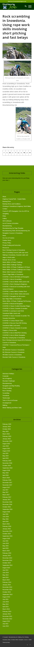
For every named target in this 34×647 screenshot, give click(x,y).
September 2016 (7, 509)
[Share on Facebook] (4, 152)
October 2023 (7, 429)
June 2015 (6, 543)
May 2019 (5, 456)
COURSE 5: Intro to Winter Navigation (14, 335)
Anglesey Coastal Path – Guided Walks (14, 199)
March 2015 (6, 550)
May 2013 (5, 604)
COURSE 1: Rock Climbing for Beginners (15, 284)
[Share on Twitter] (7, 152)
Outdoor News (7, 240)
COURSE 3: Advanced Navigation (13, 303)
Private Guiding (7, 388)
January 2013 (7, 614)
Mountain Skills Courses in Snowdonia (14, 357)
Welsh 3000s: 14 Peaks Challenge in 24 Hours (16, 267)
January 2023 (7, 439)
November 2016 (7, 504)
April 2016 (5, 521)
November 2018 (7, 463)
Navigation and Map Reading (11, 386)
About (4, 196)
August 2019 (6, 451)
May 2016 (5, 519)
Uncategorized (7, 403)
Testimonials (6, 398)
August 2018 (6, 470)
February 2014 (7, 582)
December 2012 (7, 616)
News (4, 235)
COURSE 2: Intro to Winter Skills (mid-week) (16, 294)
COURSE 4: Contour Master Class (13, 320)
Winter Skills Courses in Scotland (12, 272)
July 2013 (5, 599)
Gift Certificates (7, 221)
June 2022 (6, 446)
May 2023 (5, 431)
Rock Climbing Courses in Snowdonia (14, 250)
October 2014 (7, 563)
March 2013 (6, 609)
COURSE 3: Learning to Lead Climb (13, 311)
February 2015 (7, 553)
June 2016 (6, 516)
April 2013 (5, 606)
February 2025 (7, 424)
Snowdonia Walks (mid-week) (11, 325)
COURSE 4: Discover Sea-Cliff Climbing (15, 323)
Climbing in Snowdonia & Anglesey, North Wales (17, 206)
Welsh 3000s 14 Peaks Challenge (12, 262)
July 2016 (5, 514)
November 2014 (7, 560)
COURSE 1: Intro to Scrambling (12, 279)
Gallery (5, 218)
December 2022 (7, 441)
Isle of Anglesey (7, 378)
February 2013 (7, 611)
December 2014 (7, 558)
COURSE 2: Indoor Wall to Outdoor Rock (15, 291)
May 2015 (5, 546)
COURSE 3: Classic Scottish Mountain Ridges (16, 306)
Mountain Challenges (9, 381)
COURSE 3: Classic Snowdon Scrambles (15, 308)
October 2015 (7, 533)
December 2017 (7, 482)
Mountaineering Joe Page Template (13, 228)
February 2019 (7, 460)
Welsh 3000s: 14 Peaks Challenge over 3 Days (16, 269)
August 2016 (6, 511)
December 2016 (7, 502)
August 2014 (6, 567)
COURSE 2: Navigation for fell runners (14, 296)
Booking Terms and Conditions (12, 204)
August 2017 (6, 487)
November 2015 (7, 531)
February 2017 (7, 497)
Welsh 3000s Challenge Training (12, 264)
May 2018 (5, 473)
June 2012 (6, 626)
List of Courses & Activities (10, 223)
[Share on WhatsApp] (12, 152)
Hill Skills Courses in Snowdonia (12, 354)
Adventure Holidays (8, 373)
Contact (5, 208)
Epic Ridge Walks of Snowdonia (12, 298)
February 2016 (7, 526)
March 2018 (6, 477)
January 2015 (7, 555)
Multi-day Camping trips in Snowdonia (14, 337)
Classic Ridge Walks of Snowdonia (13, 274)
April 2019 (5, 458)
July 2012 (5, 623)
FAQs (4, 216)
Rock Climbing (7, 390)
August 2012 (6, 621)
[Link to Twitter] (27, 644)
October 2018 (7, 465)
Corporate (5, 376)
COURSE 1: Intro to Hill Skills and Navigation (16, 277)
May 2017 (5, 492)
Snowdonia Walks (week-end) (11, 313)
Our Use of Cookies (8, 238)
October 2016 (7, 507)
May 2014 (5, 575)
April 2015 (5, 548)
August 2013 (6, 597)
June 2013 (6, 601)
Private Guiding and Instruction (12, 245)
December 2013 (7, 587)
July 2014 (5, 570)
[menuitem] (24, 6)
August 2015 (6, 538)
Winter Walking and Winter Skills (12, 407)
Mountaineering (7, 226)
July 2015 (5, 541)
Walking (5, 405)
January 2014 (7, 584)
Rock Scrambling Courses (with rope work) (15, 252)
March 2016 (6, 524)
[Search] (24, 6)
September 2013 (7, 594)
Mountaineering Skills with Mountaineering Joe (16, 230)
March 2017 (6, 494)
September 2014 (7, 565)
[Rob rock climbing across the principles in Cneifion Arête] (17, 51)
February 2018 (7, 480)
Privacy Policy (7, 243)
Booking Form (7, 201)
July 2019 (5, 453)
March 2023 (6, 434)
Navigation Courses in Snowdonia (12, 233)
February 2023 (7, 436)
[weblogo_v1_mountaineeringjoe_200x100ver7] (14, 6)
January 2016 (7, 529)
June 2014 (6, 572)
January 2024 (7, 426)
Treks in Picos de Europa (10, 400)
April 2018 (5, 475)
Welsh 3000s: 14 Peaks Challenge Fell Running (17, 301)
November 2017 (7, 485)
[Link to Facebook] (30, 644)
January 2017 (7, 499)
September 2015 (7, 536)
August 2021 (6, 448)
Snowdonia (6, 395)
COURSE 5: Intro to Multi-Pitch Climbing (14, 333)
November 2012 (7, 619)
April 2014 (5, 577)
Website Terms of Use (9, 260)
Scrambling (6, 393)
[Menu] (28, 6)
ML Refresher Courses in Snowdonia (13, 350)
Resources (6, 247)
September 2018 (7, 468)
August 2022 (6, 443)
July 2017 (5, 490)
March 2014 (6, 580)
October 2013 (7, 592)
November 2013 (7, 589)
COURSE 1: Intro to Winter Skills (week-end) (16, 281)
